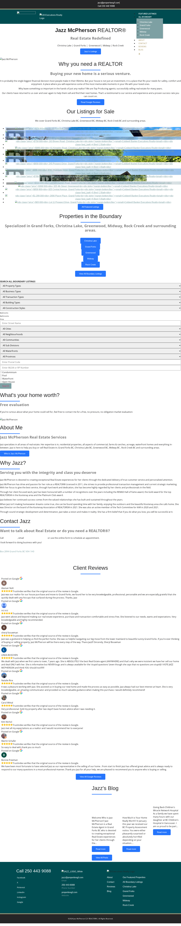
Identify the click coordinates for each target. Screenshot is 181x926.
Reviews (142, 47)
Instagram (21, 897)
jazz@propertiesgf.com (35, 537)
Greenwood (145, 28)
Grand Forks (145, 25)
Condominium (9, 372)
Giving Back (164, 800)
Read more (100, 849)
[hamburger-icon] (161, 13)
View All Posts (102, 857)
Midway (143, 32)
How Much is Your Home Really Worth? (135, 806)
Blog (140, 50)
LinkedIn (21, 892)
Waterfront (7, 379)
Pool (4, 375)
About (141, 40)
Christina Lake (146, 22)
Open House (8, 382)
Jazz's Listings (90, 51)
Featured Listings (147, 14)
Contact (142, 43)
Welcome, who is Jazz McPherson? (104, 806)
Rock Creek (145, 35)
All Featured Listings (90, 207)
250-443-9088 (10, 537)
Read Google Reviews (90, 102)
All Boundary (145, 17)
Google (20, 902)
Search (5, 385)
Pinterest (21, 887)
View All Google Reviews (90, 777)
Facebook (21, 877)
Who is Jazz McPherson (14, 453)
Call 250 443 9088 (33, 871)
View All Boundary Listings (90, 274)
